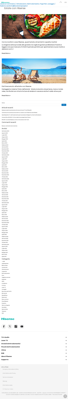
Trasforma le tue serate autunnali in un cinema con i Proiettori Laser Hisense (19, 112)
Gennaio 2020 (5, 238)
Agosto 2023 (5, 157)
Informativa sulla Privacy (9, 373)
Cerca (3, 103)
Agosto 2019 (4, 246)
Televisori (4, 311)
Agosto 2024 (5, 133)
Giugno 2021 (4, 208)
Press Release (5, 301)
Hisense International (5, 3)
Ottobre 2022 (5, 177)
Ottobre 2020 (5, 224)
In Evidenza (4, 283)
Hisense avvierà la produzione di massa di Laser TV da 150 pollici (17, 110)
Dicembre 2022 (5, 173)
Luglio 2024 (4, 135)
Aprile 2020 (4, 234)
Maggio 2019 (5, 252)
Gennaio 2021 (5, 218)
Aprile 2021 (4, 212)
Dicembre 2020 (5, 220)
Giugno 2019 (4, 250)
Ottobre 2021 (5, 200)
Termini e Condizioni (8, 377)
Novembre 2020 (5, 222)
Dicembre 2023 (5, 149)
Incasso (4, 285)
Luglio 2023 (4, 159)
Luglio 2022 (4, 182)
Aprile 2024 (4, 141)
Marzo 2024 (4, 143)
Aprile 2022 (4, 189)
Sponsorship (5, 309)
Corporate (4, 271)
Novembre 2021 (5, 198)
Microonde (4, 293)
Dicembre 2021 (5, 196)
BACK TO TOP (65, 396)
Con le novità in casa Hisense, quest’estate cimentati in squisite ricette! (29, 42)
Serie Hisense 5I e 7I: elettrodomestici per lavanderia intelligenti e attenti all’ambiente (21, 115)
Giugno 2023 (5, 161)
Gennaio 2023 (5, 171)
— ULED (3, 261)
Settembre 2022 (5, 179)
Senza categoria (6, 305)
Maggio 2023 (5, 163)
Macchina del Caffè (6, 291)
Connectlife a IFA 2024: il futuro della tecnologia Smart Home (16, 117)
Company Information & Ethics (11, 369)
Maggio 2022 (5, 186)
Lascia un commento (7, 4)
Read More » (6, 53)
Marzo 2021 (4, 214)
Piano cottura (5, 299)
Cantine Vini (4, 267)
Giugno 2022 (5, 185)
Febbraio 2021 (5, 216)
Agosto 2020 (5, 226)
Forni (3, 275)
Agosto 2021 (4, 204)
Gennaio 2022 (5, 194)
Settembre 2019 (5, 244)
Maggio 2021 (5, 210)
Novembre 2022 (5, 175)
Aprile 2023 (4, 165)
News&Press (4, 295)
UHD (3, 313)
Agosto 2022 (5, 181)
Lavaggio (51, 4)
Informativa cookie (7, 385)
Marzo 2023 (4, 167)
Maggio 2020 (5, 232)
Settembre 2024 (5, 131)
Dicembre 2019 (5, 240)
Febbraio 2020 (5, 236)
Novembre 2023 (5, 151)
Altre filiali (4, 367)
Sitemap (5, 381)
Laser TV (4, 287)
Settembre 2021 (5, 202)
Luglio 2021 (4, 206)
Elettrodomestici (33, 4)
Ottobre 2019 (5, 242)
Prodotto (4, 303)
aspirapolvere (5, 263)
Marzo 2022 (4, 190)
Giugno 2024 (5, 137)
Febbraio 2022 (5, 192)
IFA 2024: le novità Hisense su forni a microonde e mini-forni (15, 119)
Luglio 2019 (4, 248)
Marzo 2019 (4, 254)
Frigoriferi (43, 4)
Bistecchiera (5, 265)
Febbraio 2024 (5, 145)
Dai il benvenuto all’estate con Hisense (16, 86)
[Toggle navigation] (65, 2)
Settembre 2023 (5, 155)
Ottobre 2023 (5, 153)
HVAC (3, 281)
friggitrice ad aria (6, 277)
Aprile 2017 (4, 256)
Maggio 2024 (5, 139)
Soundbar (4, 307)
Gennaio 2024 (5, 147)
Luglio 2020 (4, 228)
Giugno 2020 (5, 230)
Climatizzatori (21, 4)
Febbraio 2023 (5, 169)
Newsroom (4, 297)
